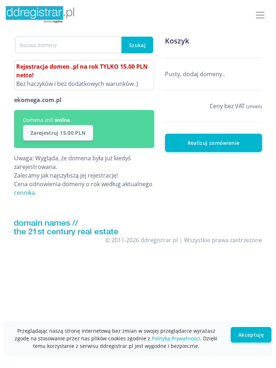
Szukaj (137, 45)
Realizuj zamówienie (214, 142)
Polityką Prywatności (176, 338)
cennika (24, 193)
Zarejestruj (58, 132)
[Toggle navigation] (260, 15)
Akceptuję (251, 334)
